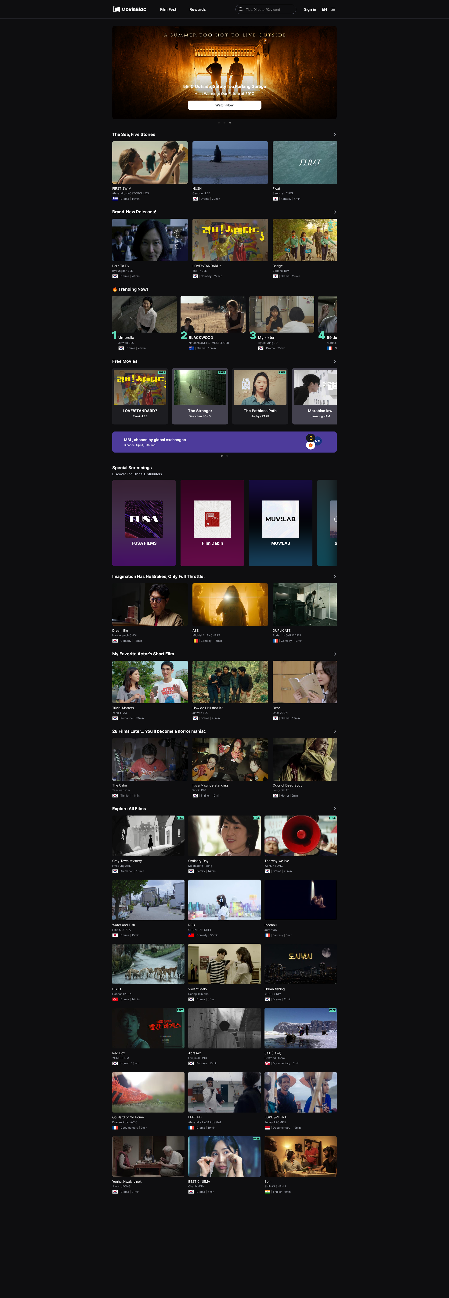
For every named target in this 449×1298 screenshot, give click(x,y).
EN (324, 9)
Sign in (310, 9)
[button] (219, 122)
